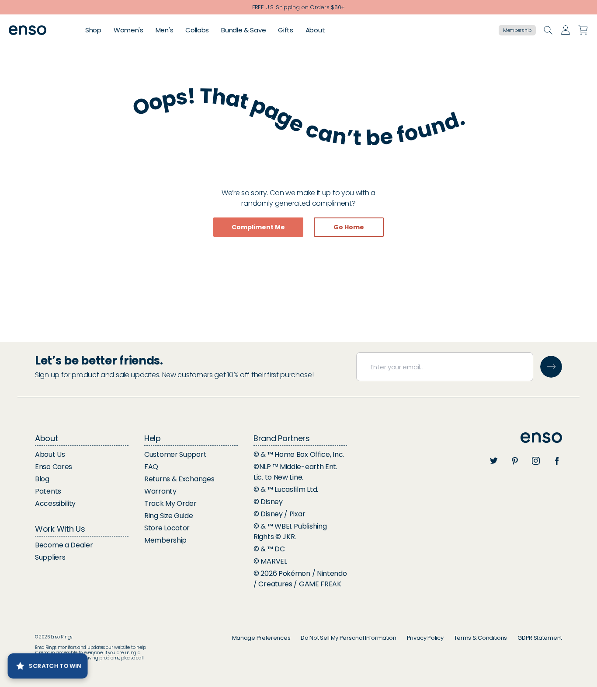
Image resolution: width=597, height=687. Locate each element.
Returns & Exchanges (179, 479)
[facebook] (557, 461)
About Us (50, 454)
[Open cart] (583, 30)
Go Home (348, 227)
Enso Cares (53, 467)
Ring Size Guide (168, 516)
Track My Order (170, 503)
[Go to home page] (541, 437)
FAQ (151, 467)
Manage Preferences (261, 637)
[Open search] (548, 30)
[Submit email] (551, 367)
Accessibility (55, 503)
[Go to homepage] (27, 30)
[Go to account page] (565, 30)
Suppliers (50, 557)
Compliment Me (258, 227)
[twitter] (494, 461)
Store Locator (167, 528)
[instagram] (536, 461)
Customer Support (175, 454)
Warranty (160, 491)
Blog (42, 479)
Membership (517, 30)
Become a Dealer (64, 545)
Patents (48, 491)
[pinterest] (515, 461)
